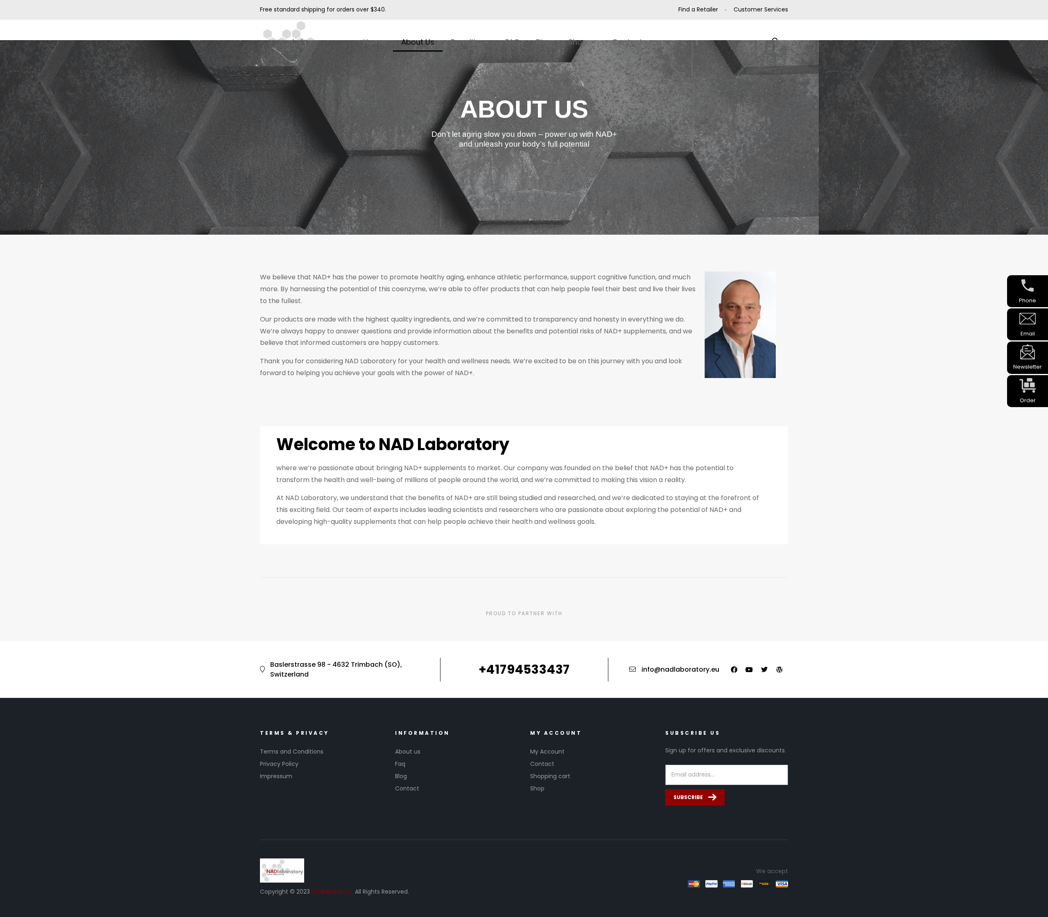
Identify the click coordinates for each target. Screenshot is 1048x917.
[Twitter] (764, 669)
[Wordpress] (779, 669)
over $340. (371, 9)
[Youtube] (749, 669)
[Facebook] (734, 669)
